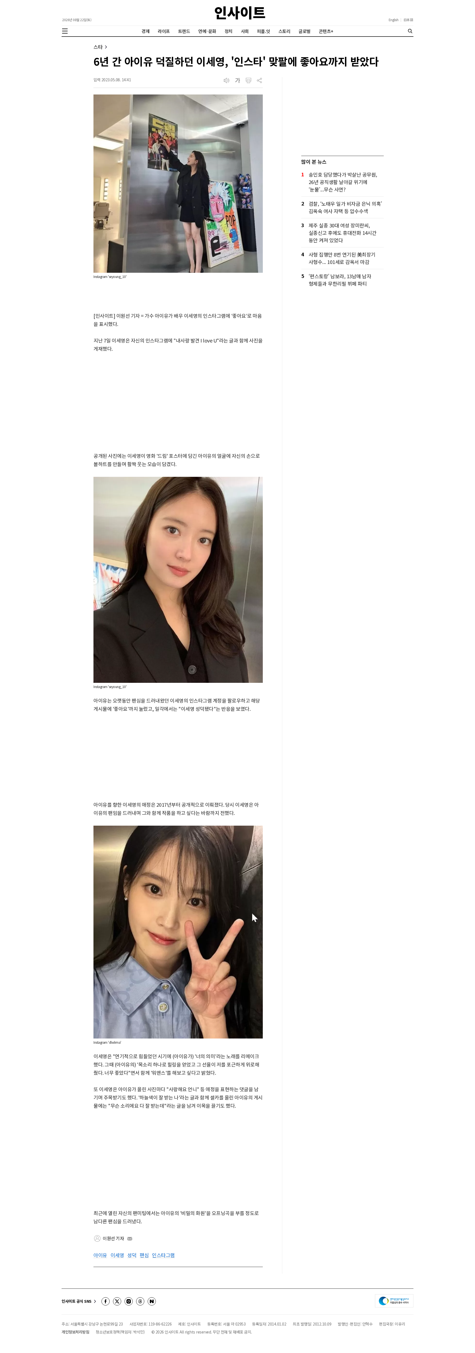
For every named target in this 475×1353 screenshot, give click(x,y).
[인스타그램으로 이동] (129, 1301)
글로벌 (305, 31)
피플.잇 (263, 31)
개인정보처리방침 (75, 1332)
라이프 (164, 31)
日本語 (408, 20)
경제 (146, 31)
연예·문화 (207, 31)
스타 (98, 46)
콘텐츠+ (326, 31)
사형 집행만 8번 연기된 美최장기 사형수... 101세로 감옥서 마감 (342, 258)
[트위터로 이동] (117, 1301)
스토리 (284, 31)
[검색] (410, 31)
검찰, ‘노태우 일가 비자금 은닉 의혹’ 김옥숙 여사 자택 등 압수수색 (345, 207)
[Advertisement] (178, 402)
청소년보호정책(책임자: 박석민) (120, 1332)
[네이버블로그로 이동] (152, 1301)
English (394, 20)
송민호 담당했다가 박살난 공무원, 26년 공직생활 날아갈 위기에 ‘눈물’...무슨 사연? (343, 182)
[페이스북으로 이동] (105, 1301)
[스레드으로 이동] (140, 1301)
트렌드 (184, 31)
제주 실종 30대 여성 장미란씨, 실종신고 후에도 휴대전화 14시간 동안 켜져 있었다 (343, 233)
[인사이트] (239, 13)
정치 (229, 31)
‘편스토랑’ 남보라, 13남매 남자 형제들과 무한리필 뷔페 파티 (340, 279)
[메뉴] (65, 31)
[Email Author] (129, 1238)
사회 (245, 31)
